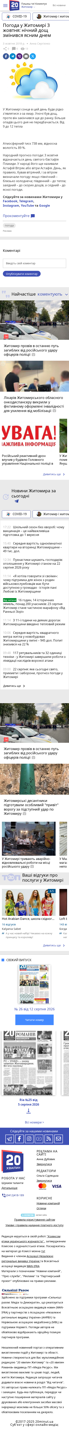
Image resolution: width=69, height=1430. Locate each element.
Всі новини (59, 5)
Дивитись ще (54, 474)
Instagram (11, 205)
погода (9, 225)
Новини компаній (48, 1203)
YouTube (27, 205)
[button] (5, 5)
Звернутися (44, 1164)
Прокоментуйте (19, 215)
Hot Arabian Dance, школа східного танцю (29, 919)
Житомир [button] (27, 6)
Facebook (10, 201)
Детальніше (9, 1188)
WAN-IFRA (33, 1266)
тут (43, 1251)
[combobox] (52, 294)
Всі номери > (34, 1122)
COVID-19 (20, 16)
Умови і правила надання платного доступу (34, 1225)
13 (24, 49)
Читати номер (34, 1020)
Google (44, 205)
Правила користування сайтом (34, 1219)
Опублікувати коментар (22, 274)
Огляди (41, 1208)
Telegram (26, 201)
